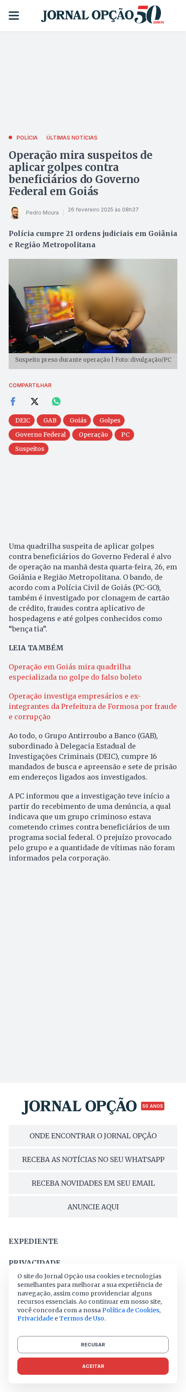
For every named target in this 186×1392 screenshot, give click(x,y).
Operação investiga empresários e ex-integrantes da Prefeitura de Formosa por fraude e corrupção (93, 706)
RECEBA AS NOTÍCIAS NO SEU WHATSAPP (93, 1159)
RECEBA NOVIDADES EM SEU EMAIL (93, 1183)
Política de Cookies (130, 1310)
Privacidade (35, 1262)
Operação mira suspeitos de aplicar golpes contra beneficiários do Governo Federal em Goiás (81, 173)
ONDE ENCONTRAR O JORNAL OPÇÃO (93, 1135)
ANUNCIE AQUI (93, 1206)
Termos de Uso (81, 1318)
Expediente (33, 1241)
